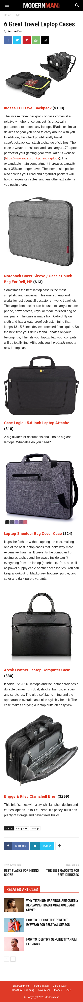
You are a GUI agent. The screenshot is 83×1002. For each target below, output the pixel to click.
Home (7, 15)
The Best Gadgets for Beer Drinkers (62, 873)
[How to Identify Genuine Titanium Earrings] (14, 944)
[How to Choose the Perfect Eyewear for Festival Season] (14, 925)
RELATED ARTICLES (22, 889)
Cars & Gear (60, 985)
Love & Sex (44, 990)
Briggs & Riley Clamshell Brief (30, 796)
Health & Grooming (23, 990)
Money (58, 990)
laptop (35, 828)
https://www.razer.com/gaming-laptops (32, 158)
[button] (77, 5)
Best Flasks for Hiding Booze (21, 873)
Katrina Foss (15, 31)
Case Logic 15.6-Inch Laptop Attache (36, 422)
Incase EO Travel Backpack (28, 108)
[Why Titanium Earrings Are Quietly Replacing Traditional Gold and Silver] (14, 905)
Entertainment (21, 985)
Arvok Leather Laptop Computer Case (37, 670)
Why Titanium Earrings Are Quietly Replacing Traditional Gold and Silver (52, 905)
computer (21, 828)
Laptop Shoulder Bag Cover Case (33, 533)
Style (17, 15)
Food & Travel (41, 985)
